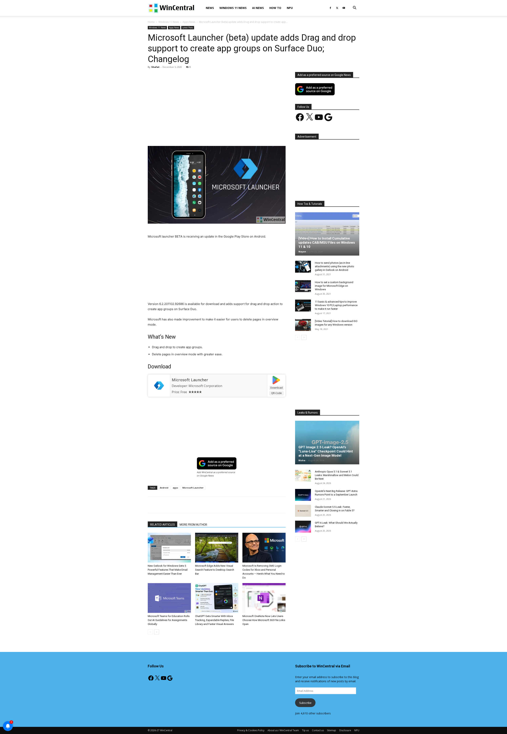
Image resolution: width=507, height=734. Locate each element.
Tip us (305, 730)
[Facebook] (330, 8)
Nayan (302, 251)
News (210, 8)
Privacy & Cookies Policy (250, 730)
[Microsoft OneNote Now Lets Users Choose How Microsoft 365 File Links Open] (264, 598)
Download (276, 387)
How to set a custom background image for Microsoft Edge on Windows (334, 286)
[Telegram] (230, 135)
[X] (337, 8)
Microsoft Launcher (190, 379)
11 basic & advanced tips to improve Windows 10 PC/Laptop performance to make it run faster (336, 305)
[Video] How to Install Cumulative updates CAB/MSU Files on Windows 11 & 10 (326, 242)
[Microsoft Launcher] (159, 386)
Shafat (155, 66)
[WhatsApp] (203, 135)
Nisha (301, 460)
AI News (258, 8)
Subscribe (305, 703)
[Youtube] (344, 8)
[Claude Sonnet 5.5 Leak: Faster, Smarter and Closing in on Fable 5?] (303, 511)
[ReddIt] (221, 135)
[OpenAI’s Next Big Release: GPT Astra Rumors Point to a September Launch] (303, 495)
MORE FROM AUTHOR (193, 524)
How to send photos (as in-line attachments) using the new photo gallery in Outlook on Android (334, 266)
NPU (290, 8)
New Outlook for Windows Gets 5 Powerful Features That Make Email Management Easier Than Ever (168, 569)
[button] (354, 8)
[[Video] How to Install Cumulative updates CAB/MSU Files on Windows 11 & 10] (327, 234)
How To (275, 8)
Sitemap (331, 730)
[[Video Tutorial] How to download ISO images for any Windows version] (303, 325)
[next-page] (156, 632)
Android (164, 487)
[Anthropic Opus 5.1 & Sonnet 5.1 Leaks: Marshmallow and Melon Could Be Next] (303, 475)
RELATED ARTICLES (162, 524)
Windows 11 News (233, 8)
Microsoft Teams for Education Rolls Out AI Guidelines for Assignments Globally (169, 620)
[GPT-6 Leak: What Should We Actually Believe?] (303, 527)
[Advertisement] (217, 101)
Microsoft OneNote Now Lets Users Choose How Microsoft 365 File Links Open (263, 620)
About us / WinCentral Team (283, 730)
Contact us (318, 730)
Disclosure (345, 730)
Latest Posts (187, 27)
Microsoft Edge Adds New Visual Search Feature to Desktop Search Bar (214, 569)
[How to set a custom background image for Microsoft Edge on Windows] (303, 286)
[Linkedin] (212, 135)
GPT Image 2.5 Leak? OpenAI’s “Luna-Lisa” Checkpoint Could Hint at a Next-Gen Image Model (325, 451)
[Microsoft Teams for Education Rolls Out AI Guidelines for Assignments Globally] (169, 598)
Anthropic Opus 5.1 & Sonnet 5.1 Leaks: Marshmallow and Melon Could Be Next (336, 475)
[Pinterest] (194, 135)
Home (151, 22)
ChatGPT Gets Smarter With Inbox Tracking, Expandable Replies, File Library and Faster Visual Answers (214, 620)
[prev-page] (150, 632)
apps (175, 487)
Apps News (189, 22)
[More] (239, 135)
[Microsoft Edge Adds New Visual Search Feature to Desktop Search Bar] (216, 547)
